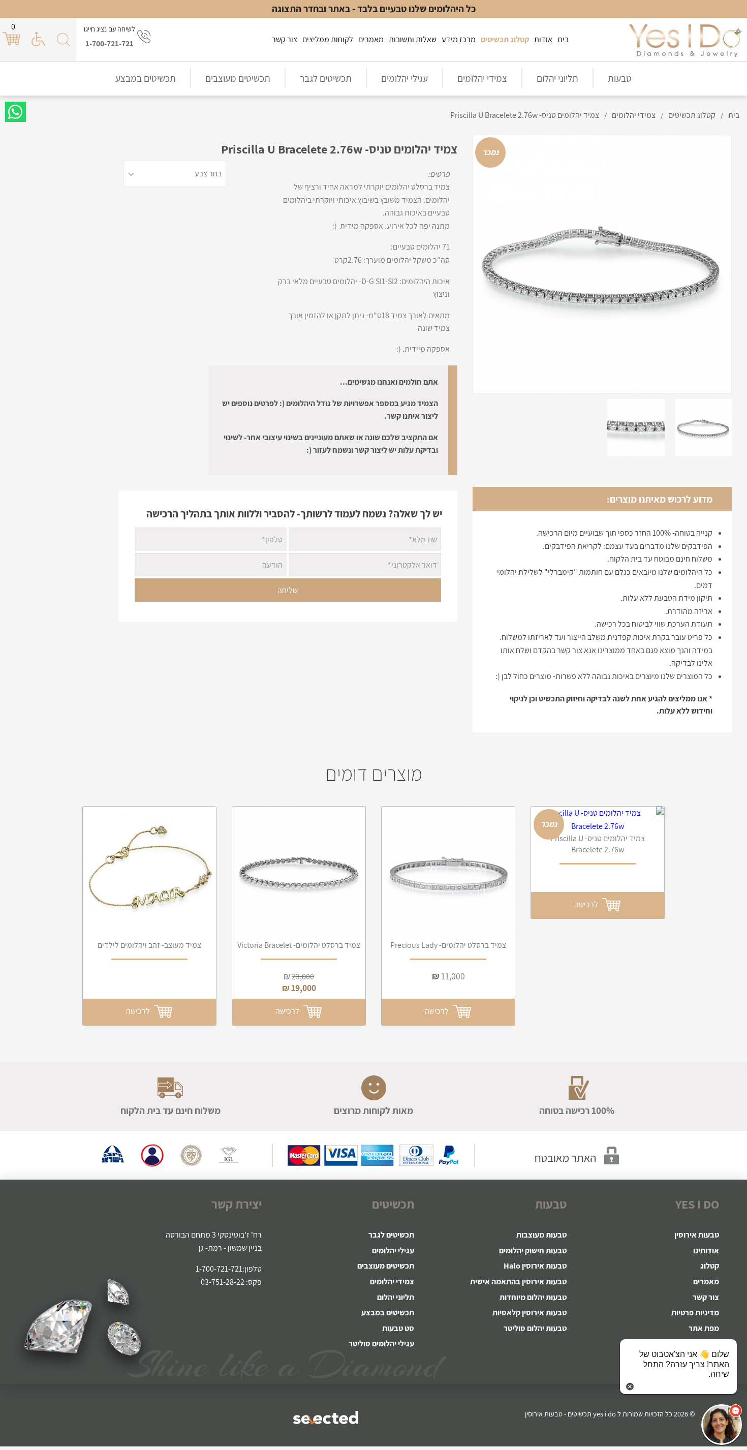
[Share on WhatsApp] (15, 112)
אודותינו (706, 1250)
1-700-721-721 (109, 43)
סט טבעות (398, 1328)
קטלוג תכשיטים (505, 39)
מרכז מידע (459, 39)
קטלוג (709, 1265)
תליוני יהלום (557, 78)
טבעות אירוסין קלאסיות (529, 1312)
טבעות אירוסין (696, 1234)
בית (563, 39)
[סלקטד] (326, 1417)
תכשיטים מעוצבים (237, 78)
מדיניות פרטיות (695, 1312)
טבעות (620, 78)
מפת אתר (704, 1328)
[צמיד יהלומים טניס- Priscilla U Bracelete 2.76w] (597, 819)
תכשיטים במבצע (145, 78)
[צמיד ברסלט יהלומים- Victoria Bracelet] (298, 873)
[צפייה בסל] (13, 39)
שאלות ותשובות (413, 39)
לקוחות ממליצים (327, 39)
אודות (543, 39)
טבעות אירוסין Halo (535, 1265)
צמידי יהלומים (482, 78)
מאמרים (371, 39)
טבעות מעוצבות (541, 1234)
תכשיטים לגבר (326, 78)
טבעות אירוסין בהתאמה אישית (518, 1281)
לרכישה (139, 1011)
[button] (721, 1424)
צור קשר (284, 39)
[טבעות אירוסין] (685, 39)
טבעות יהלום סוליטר (535, 1328)
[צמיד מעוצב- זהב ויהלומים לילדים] (149, 873)
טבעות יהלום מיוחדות (533, 1297)
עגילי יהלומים (404, 78)
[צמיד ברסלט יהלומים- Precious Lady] (448, 873)
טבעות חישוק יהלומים (533, 1250)
